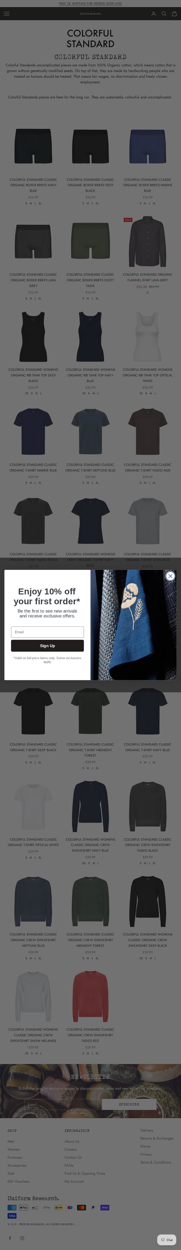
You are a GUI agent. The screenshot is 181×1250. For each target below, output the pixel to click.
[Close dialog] (170, 576)
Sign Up (47, 646)
